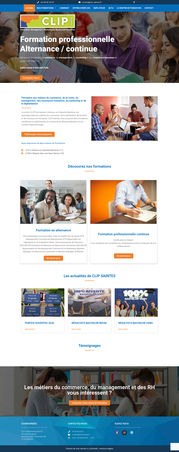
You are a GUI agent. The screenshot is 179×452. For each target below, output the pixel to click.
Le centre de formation (129, 8)
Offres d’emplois (81, 8)
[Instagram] (124, 432)
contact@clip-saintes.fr (92, 2)
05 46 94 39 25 (47, 2)
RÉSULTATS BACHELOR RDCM (89, 323)
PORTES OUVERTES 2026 (39, 323)
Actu (110, 8)
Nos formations (45, 8)
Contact (149, 8)
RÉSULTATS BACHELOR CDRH (135, 323)
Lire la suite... (30, 329)
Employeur (99, 8)
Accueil (29, 8)
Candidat (64, 8)
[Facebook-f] (117, 432)
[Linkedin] (131, 432)
